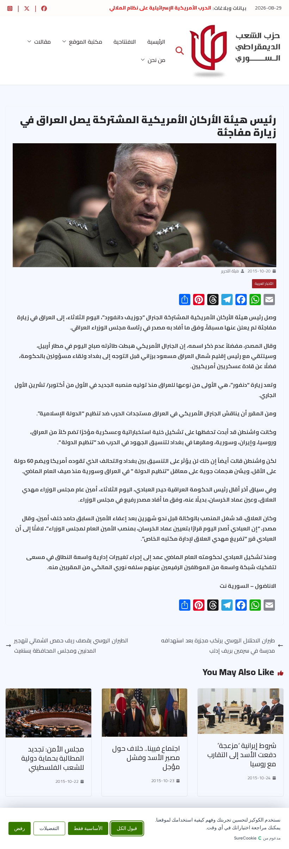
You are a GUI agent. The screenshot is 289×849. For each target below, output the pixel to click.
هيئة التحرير (230, 271)
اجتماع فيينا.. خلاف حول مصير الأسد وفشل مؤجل (146, 757)
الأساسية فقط (88, 828)
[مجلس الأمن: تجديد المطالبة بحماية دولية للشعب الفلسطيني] (48, 693)
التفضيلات (49, 828)
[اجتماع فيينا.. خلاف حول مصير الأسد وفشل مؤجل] (144, 693)
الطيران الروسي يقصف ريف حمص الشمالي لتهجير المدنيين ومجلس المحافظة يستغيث (71, 645)
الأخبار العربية (264, 283)
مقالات (42, 41)
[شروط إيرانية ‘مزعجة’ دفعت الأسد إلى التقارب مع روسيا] (240, 693)
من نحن (156, 60)
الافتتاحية (124, 41)
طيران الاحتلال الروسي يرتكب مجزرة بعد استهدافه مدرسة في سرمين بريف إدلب (218, 645)
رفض (19, 828)
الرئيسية (156, 41)
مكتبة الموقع (85, 41)
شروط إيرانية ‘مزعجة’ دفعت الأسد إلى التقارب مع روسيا (241, 754)
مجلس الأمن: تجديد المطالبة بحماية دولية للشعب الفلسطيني (52, 758)
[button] (65, 41)
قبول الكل (127, 828)
